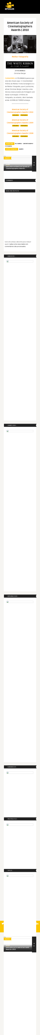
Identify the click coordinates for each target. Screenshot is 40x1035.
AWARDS (21, 149)
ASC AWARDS (18, 143)
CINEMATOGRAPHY (28, 143)
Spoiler (8, 164)
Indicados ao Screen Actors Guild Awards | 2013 (17, 948)
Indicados (15, 115)
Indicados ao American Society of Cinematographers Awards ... (17, 167)
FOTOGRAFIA (8, 146)
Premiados (24, 115)
